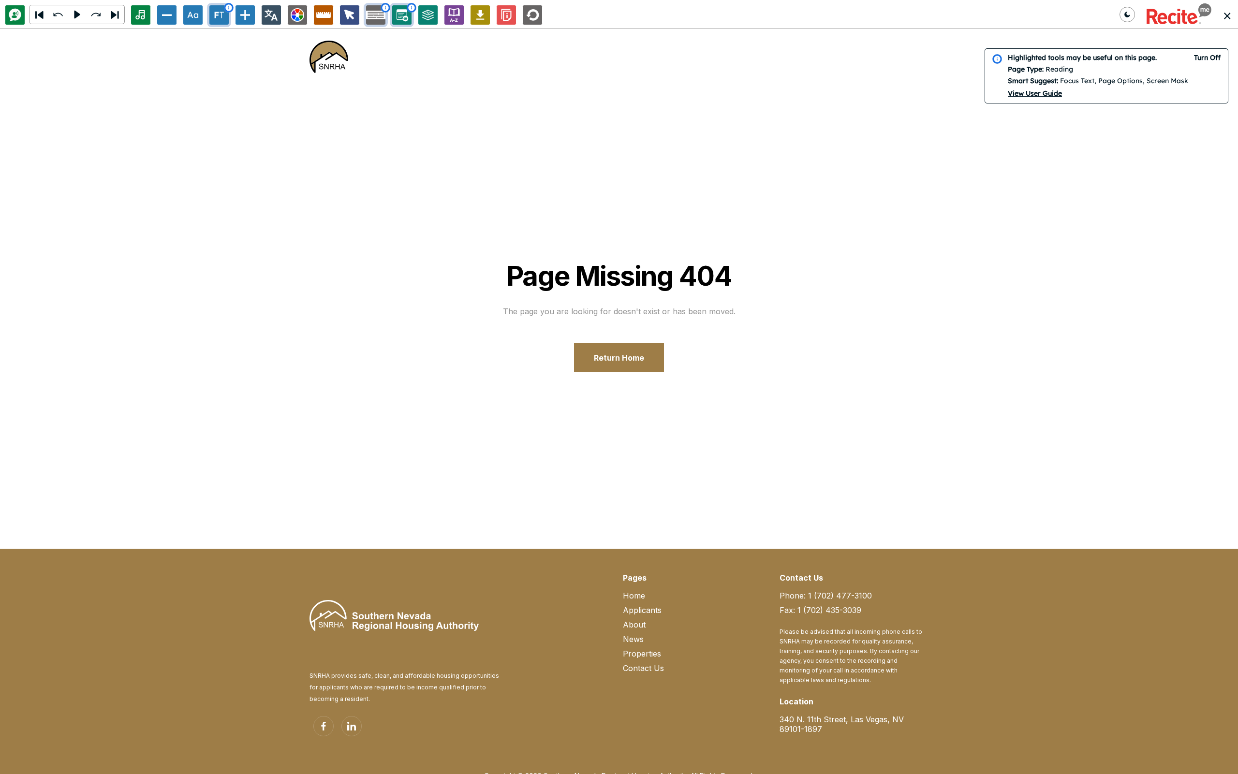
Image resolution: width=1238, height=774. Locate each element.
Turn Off (1207, 57)
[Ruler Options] (323, 15)
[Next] (114, 14)
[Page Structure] (428, 15)
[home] (329, 57)
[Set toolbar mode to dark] (1127, 14)
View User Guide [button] (1035, 93)
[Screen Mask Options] (376, 15)
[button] (1179, 14)
